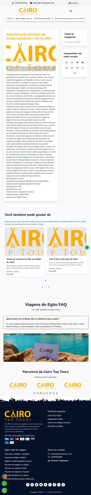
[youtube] (82, 62)
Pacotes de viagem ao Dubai (17, 465)
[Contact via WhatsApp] (4, 483)
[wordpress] (77, 68)
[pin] (72, 68)
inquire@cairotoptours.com (43, 3)
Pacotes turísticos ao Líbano (17, 475)
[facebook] (66, 62)
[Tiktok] (74, 73)
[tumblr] (66, 68)
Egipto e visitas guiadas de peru (18, 461)
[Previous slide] (42, 287)
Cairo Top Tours (54, 415)
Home (9, 18)
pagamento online (55, 419)
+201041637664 (20, 3)
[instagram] (72, 62)
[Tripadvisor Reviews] (87, 247)
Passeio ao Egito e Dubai (15, 458)
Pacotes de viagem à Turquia (17, 472)
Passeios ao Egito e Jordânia (17, 454)
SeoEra (45, 492)
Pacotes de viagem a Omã (15, 468)
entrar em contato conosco (59, 423)
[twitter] (77, 62)
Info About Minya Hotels (42, 18)
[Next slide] (48, 287)
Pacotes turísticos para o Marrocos (19, 479)
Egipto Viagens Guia (23, 18)
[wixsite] (82, 68)
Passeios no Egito (55, 426)
